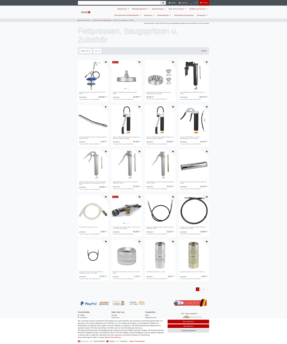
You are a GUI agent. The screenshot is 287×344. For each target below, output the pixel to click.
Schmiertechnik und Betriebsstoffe (126, 15)
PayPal (112, 341)
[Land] (191, 3)
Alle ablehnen (188, 326)
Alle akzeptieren (188, 321)
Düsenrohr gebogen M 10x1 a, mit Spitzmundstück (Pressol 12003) (93, 137)
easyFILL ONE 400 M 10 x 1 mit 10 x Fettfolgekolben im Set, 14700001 (190, 137)
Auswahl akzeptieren (188, 330)
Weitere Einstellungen (137, 341)
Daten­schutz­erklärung (113, 337)
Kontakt (114, 315)
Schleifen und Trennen (197, 9)
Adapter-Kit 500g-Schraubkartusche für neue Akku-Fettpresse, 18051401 (158, 93)
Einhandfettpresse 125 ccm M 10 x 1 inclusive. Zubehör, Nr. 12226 (125, 182)
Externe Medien (99, 341)
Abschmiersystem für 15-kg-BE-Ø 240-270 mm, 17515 (92, 93)
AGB (146, 315)
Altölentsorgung (150, 317)
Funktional (123, 341)
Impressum (116, 317)
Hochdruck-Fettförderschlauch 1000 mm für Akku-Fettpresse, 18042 (160, 227)
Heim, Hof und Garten (177, 9)
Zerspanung (201, 15)
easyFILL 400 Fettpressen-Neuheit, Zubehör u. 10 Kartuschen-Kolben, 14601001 (160, 137)
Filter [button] (205, 51)
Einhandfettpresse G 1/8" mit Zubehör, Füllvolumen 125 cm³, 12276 (160, 182)
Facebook (83, 317)
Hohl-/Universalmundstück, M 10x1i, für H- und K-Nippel (126, 272)
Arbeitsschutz (122, 9)
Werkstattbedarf (163, 15)
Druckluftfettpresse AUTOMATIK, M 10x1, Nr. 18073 (192, 93)
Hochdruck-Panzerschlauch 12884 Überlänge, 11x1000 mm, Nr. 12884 (192, 227)
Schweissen (148, 15)
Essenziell (85, 341)
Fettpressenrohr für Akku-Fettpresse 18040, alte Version (193, 182)
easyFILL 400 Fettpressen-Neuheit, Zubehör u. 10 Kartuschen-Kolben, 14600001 (126, 137)
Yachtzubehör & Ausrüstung (184, 15)
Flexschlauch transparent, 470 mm (88, 227)
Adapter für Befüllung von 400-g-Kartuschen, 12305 (125, 93)
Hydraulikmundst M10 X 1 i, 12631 (155, 271)
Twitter (82, 315)
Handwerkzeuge (158, 9)
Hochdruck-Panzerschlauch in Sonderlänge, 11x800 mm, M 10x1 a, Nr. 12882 (91, 272)
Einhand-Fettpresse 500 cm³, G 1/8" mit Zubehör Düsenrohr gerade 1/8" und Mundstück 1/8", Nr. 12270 (92, 183)
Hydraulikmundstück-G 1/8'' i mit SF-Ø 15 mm (192, 271)
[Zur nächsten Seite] (207, 289)
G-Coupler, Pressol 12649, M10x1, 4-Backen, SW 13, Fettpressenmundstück (126, 227)
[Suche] (163, 3)
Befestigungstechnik (139, 9)
